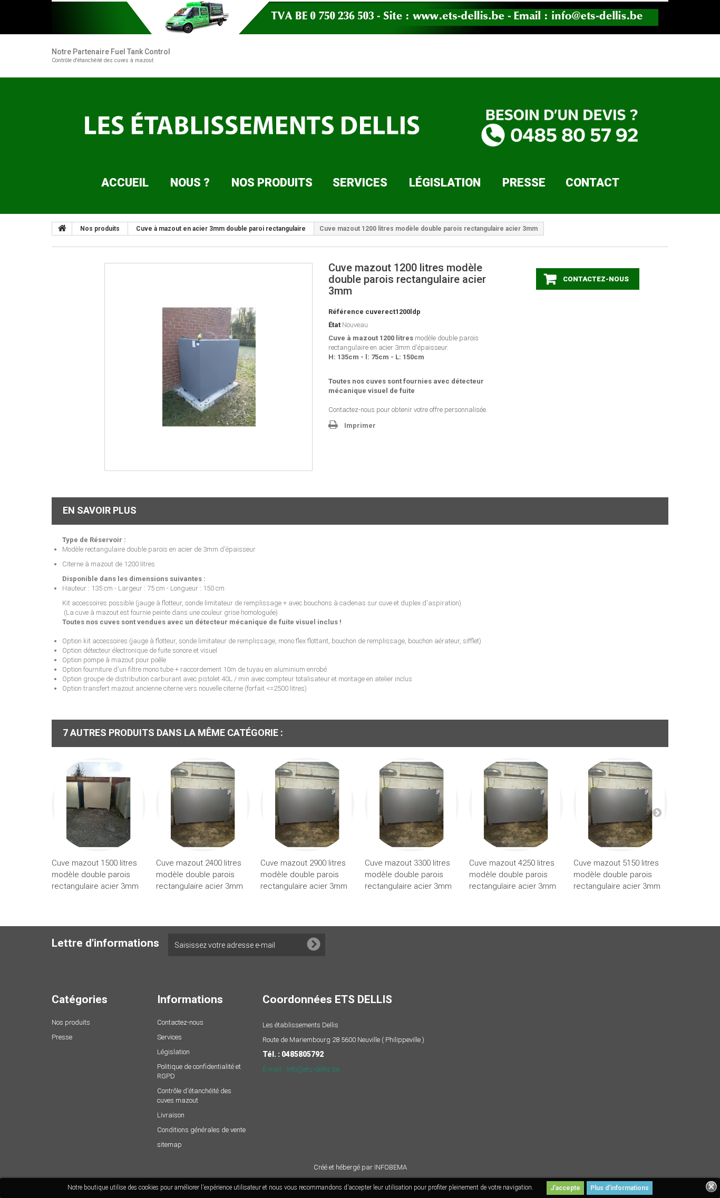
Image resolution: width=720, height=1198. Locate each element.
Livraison (170, 1115)
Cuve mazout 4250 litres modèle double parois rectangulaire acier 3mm (512, 874)
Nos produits (272, 182)
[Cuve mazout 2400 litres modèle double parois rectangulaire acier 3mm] (203, 804)
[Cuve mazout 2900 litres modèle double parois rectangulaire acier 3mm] (307, 804)
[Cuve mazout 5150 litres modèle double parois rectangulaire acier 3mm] (620, 804)
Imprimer (360, 425)
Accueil (125, 182)
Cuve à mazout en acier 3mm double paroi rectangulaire (221, 228)
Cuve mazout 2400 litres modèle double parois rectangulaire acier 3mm (199, 874)
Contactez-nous (180, 1022)
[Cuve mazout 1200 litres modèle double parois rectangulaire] (208, 367)
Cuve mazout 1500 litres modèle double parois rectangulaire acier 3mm (95, 874)
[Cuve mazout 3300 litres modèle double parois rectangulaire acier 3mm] (412, 804)
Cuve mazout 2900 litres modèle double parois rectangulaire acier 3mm (303, 874)
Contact (592, 182)
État (334, 325)
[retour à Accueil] (62, 228)
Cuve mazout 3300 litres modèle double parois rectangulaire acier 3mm (408, 874)
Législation (445, 182)
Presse (524, 182)
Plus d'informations (619, 1188)
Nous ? (190, 182)
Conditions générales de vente (201, 1130)
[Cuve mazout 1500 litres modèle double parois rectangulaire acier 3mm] (98, 804)
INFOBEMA (390, 1167)
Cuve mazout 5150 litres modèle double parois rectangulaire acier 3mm (616, 874)
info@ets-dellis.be (312, 1069)
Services (360, 182)
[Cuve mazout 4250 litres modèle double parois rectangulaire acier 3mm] (516, 804)
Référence (346, 312)
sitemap (169, 1144)
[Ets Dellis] (360, 127)
